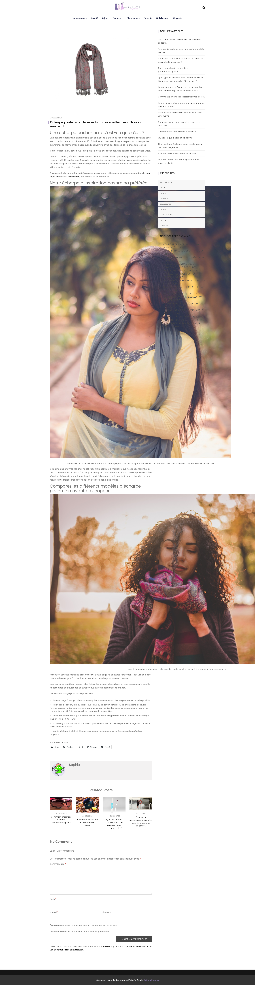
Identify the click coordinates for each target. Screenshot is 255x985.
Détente (148, 18)
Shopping (164, 226)
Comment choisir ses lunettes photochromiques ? (61, 820)
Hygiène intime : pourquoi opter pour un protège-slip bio (178, 161)
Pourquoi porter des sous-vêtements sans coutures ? (179, 124)
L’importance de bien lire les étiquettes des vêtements (180, 114)
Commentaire (58, 863)
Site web (106, 912)
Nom (53, 899)
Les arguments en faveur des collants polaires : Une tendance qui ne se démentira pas (181, 89)
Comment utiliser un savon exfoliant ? (177, 131)
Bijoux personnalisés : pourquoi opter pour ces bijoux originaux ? (181, 105)
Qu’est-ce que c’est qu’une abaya (175, 138)
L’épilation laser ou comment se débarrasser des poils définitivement (180, 60)
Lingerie (177, 18)
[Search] (204, 7)
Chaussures (133, 18)
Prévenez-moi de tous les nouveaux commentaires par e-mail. (84, 925)
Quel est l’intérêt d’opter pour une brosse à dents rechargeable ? (180, 146)
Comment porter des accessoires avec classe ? (87, 822)
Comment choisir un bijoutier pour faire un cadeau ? (179, 41)
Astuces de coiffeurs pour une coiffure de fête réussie (181, 51)
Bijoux (105, 18)
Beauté (94, 18)
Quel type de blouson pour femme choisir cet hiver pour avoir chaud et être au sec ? (181, 79)
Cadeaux (118, 18)
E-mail (54, 912)
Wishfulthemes (151, 980)
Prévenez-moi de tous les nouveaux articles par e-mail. (81, 931)
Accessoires (80, 18)
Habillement (162, 18)
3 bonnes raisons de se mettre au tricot (177, 153)
